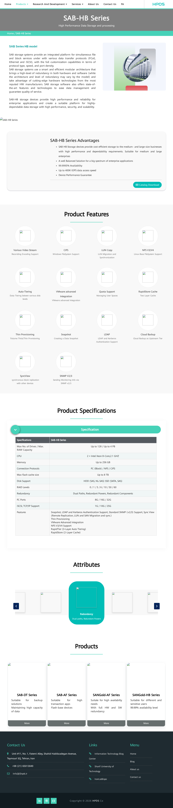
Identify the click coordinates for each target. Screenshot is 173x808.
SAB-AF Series (67, 695)
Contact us (110, 4)
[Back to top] (166, 793)
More (27, 723)
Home (8, 4)
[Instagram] (47, 801)
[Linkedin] (39, 801)
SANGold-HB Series (146, 695)
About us (93, 4)
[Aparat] (54, 801)
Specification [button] (90, 429)
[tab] (87, 429)
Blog (132, 761)
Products (21, 4)
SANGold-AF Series (106, 695)
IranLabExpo (100, 779)
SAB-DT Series (27, 695)
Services (77, 4)
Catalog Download (148, 184)
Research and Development (49, 4)
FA (122, 4)
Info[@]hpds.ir (20, 773)
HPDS (95, 800)
